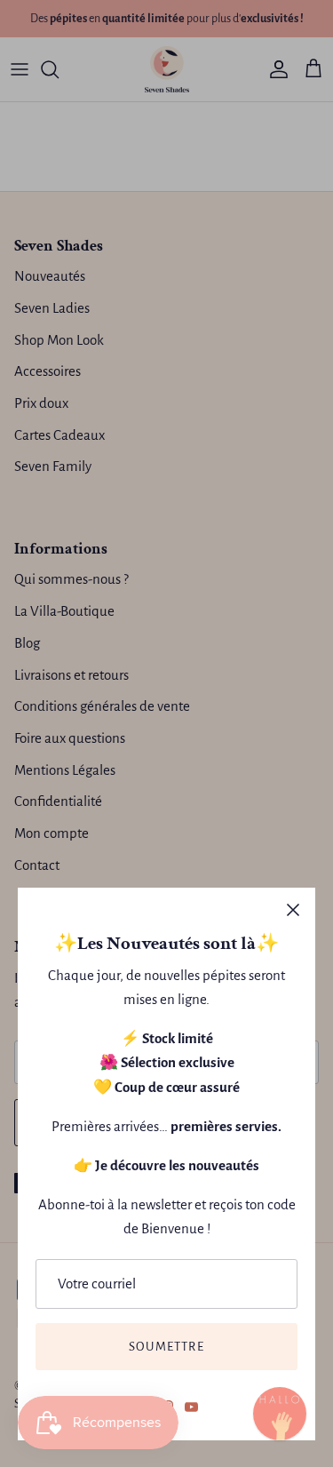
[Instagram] (279, 1413)
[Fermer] (293, 909)
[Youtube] (191, 1407)
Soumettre (166, 1346)
